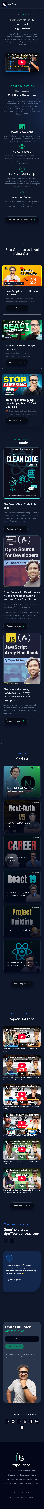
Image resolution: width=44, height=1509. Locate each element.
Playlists (26, 1471)
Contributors (18, 1483)
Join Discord (21, 1479)
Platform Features (32, 1483)
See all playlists (20, 983)
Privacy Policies (13, 1492)
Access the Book (14, 529)
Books (19, 1471)
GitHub (8, 1483)
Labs (33, 1471)
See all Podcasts (20, 1205)
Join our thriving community (20, 219)
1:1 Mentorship (32, 1479)
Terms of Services (21, 1492)
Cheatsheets (13, 1475)
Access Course (15, 308)
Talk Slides (10, 1479)
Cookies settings (30, 1492)
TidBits (33, 1475)
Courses (12, 1471)
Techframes (24, 1475)
